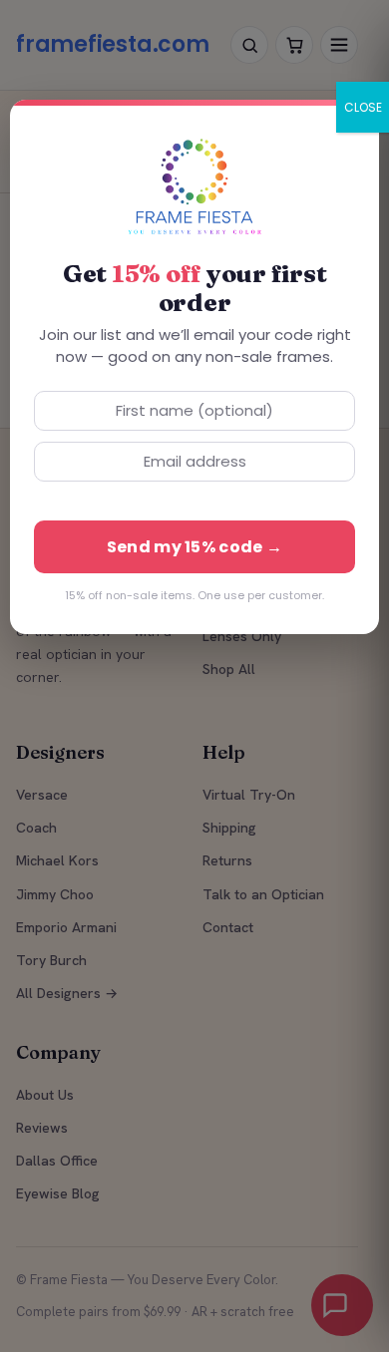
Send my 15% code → (194, 546)
